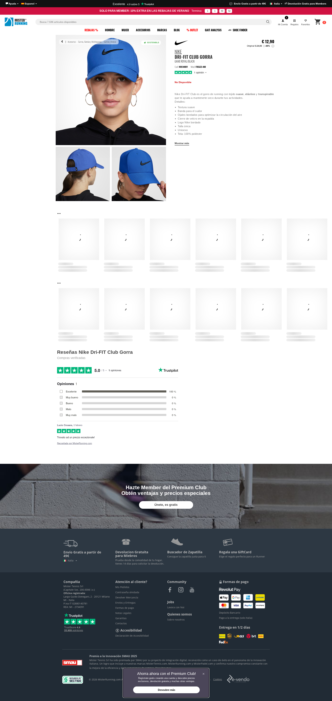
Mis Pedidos (122, 587)
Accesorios (143, 30)
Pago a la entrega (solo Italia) (235, 617)
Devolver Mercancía (126, 597)
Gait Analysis (213, 30)
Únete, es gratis (166, 504)
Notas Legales (123, 613)
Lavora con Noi (175, 607)
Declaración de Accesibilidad (132, 635)
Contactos (121, 623)
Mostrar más (182, 143)
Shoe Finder (239, 30)
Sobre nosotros (176, 619)
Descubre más (166, 689)
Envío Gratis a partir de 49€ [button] (257, 3)
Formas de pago (124, 607)
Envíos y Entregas (125, 602)
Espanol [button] (29, 3)
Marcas (162, 30)
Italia (71, 560)
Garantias (121, 618)
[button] (12, 3)
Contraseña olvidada (127, 592)
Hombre (110, 30)
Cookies (217, 679)
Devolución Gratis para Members (306, 3)
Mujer (125, 30)
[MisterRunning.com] (19, 21)
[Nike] (182, 42)
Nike (178, 52)
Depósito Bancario (229, 612)
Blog (177, 30)
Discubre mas (163, 668)
